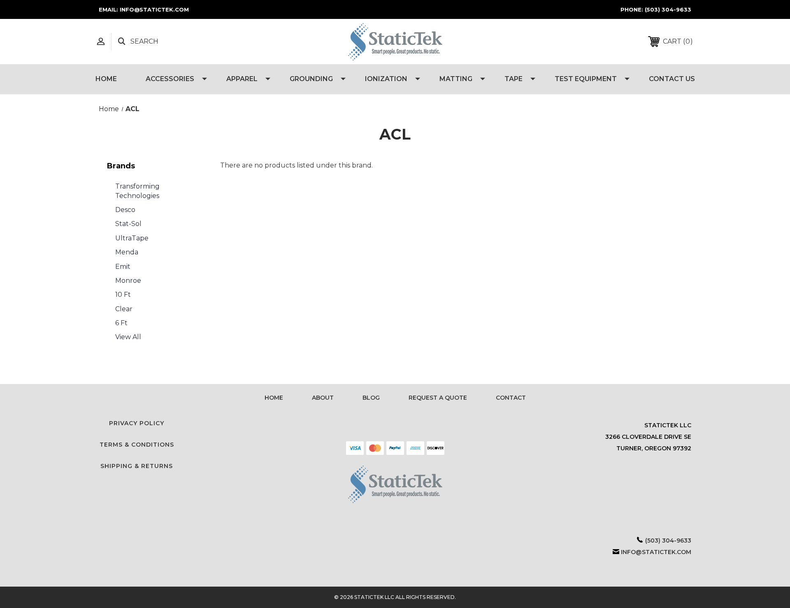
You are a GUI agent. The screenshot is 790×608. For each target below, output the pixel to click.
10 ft (123, 294)
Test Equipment (586, 79)
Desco (125, 210)
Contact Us (672, 79)
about (323, 397)
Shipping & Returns (136, 466)
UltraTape (132, 238)
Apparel (242, 79)
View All (128, 337)
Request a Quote (438, 397)
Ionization (386, 79)
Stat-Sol (128, 224)
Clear (123, 309)
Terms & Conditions (137, 444)
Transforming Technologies (137, 190)
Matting (455, 79)
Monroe (128, 280)
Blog (371, 397)
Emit (122, 266)
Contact (511, 397)
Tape (513, 79)
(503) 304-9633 (668, 9)
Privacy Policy (136, 423)
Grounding (311, 79)
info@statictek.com (656, 552)
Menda (126, 252)
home (274, 397)
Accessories (170, 79)
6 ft (121, 323)
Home (106, 79)
